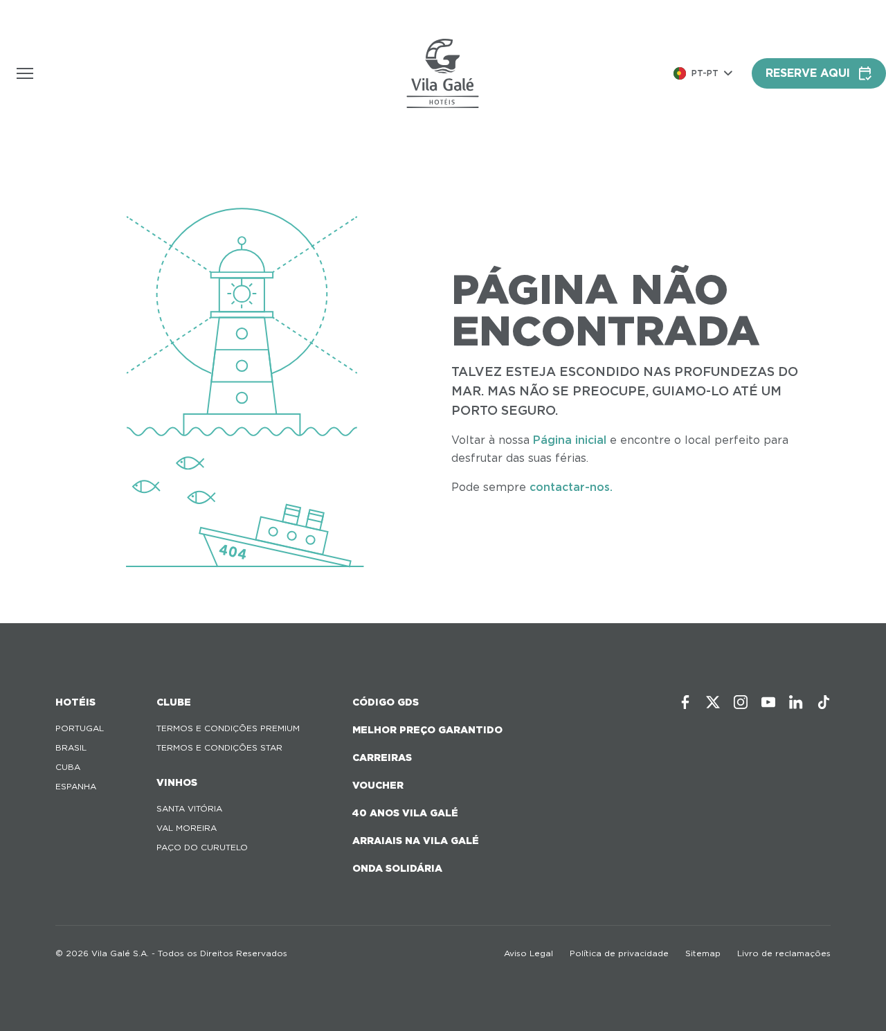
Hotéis (75, 702)
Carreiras (382, 757)
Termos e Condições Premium (228, 728)
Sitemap (703, 953)
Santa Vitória (189, 808)
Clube (173, 702)
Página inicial (569, 440)
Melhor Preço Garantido (427, 729)
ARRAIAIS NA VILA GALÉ (415, 840)
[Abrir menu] (25, 73)
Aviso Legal (528, 953)
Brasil (71, 747)
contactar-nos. (571, 487)
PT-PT (704, 73)
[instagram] (741, 702)
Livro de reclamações (784, 953)
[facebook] (685, 702)
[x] (713, 702)
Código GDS (385, 702)
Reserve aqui (808, 73)
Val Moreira (186, 828)
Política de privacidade (619, 953)
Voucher (378, 785)
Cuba (67, 767)
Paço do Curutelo (202, 847)
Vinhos (176, 782)
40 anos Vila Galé (405, 812)
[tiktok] (824, 702)
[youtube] (768, 702)
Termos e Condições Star (219, 747)
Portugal (79, 728)
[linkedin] (796, 702)
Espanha (75, 786)
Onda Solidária (397, 868)
